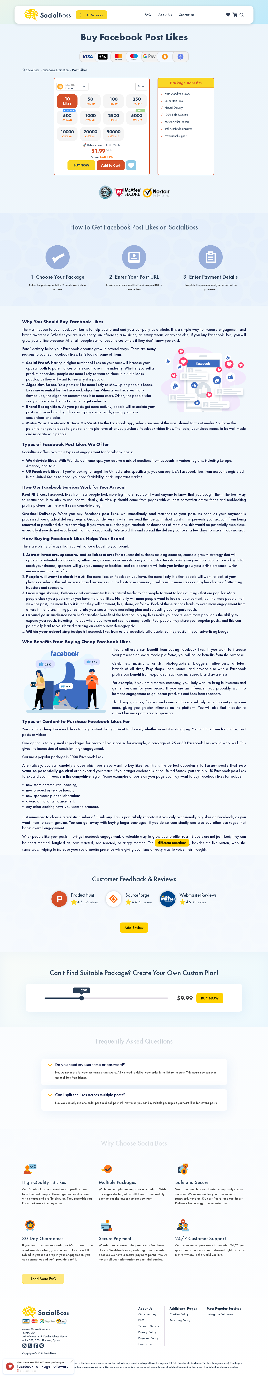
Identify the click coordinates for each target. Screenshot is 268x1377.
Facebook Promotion (56, 69)
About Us (165, 15)
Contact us (186, 15)
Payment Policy (148, 1338)
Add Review (134, 927)
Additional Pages (183, 1308)
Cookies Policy (179, 1314)
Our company (147, 1314)
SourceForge (137, 895)
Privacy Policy (147, 1332)
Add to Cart (110, 165)
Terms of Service (149, 1326)
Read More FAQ (43, 1278)
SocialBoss (32, 69)
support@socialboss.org (36, 1329)
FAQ (147, 15)
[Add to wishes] (131, 165)
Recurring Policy (180, 1320)
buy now (81, 165)
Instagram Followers (220, 1314)
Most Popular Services (224, 1308)
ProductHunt (82, 895)
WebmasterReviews (198, 895)
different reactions (172, 842)
